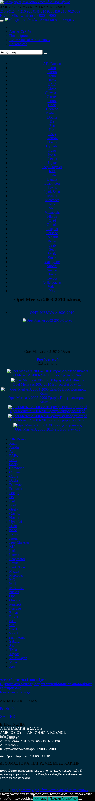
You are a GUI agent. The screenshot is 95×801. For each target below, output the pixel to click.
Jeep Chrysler (52, 167)
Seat (52, 249)
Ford (52, 130)
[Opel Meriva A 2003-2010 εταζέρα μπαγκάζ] (47, 425)
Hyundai (52, 146)
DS (52, 121)
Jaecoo (52, 159)
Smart (52, 258)
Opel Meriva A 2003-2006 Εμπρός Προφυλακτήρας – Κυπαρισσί (47, 400)
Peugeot (52, 229)
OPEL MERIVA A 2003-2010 (52, 312)
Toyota (52, 278)
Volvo (52, 287)
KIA (52, 171)
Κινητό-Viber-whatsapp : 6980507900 (28, 15)
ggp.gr (17, 790)
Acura (52, 76)
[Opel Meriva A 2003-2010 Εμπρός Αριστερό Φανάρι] (47, 371)
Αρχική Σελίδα (20, 31)
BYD (52, 84)
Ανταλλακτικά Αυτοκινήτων (29, 40)
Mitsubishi (52, 212)
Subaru (52, 266)
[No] (80, 799)
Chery (52, 88)
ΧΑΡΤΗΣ (7, 716)
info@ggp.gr (9, 737)
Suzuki (52, 270)
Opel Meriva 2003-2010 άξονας (47, 299)
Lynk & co (52, 192)
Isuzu (52, 150)
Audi (52, 68)
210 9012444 (9, 11)
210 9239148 (30, 11)
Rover (52, 241)
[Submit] (45, 53)
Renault (52, 237)
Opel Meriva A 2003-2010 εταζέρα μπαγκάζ (47, 429)
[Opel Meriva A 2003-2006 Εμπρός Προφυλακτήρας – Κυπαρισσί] (47, 393)
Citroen (52, 97)
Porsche (52, 233)
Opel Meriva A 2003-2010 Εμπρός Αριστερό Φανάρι (47, 375)
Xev (52, 291)
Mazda (52, 196)
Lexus (52, 187)
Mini (52, 208)
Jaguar (52, 163)
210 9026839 (70, 11)
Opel (52, 220)
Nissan (52, 216)
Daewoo (52, 109)
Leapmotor (52, 183)
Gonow (52, 138)
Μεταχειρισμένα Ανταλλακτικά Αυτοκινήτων (55, 790)
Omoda (52, 225)
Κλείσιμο (40, 798)
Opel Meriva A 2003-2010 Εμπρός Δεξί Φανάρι (47, 384)
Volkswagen (52, 282)
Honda (52, 142)
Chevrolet (52, 93)
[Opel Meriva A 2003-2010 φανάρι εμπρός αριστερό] (47, 407)
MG (52, 204)
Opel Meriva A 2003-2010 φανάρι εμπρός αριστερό (47, 411)
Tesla (52, 274)
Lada (52, 175)
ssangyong (52, 262)
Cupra (52, 101)
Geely (52, 134)
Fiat (52, 126)
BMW (52, 80)
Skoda (52, 254)
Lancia (52, 179)
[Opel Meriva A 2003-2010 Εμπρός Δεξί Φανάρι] (47, 380)
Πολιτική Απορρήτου (63, 798)
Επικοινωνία (18, 44)
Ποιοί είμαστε (19, 36)
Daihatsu (52, 113)
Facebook (7, 709)
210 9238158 (51, 11)
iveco (52, 154)
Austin (52, 72)
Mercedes (52, 200)
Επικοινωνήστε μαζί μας (18, 692)
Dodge (52, 117)
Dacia (52, 105)
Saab (52, 245)
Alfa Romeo (52, 64)
